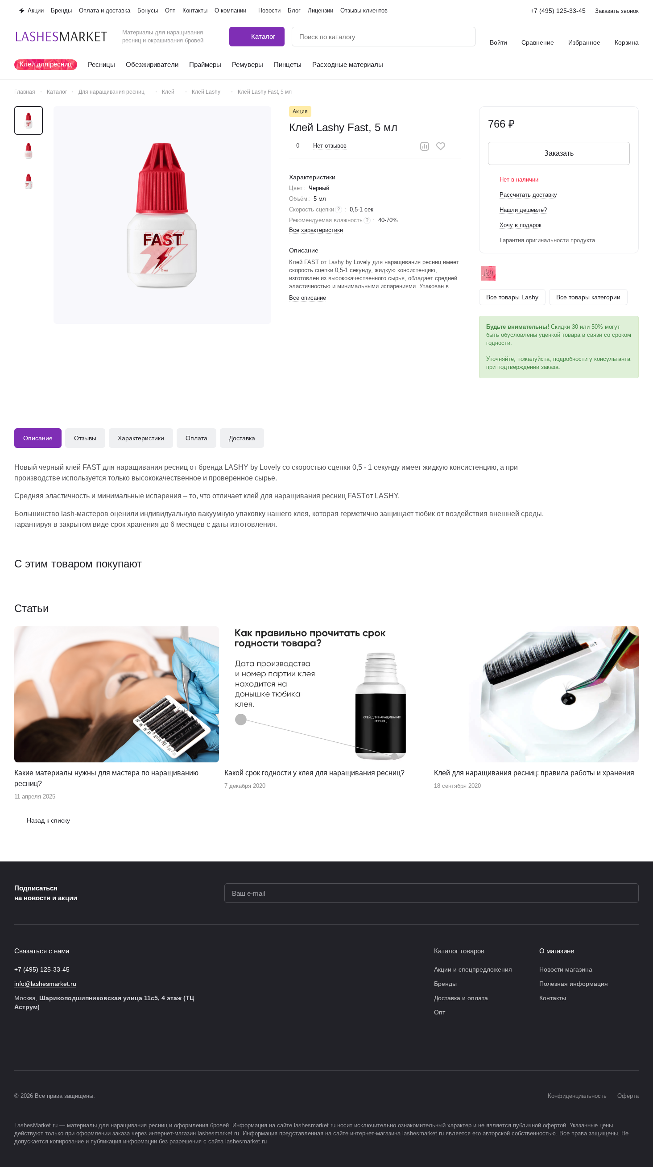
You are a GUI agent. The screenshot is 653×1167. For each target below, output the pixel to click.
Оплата (196, 438)
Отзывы (85, 438)
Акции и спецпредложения (473, 969)
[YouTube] (73, 1043)
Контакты (552, 997)
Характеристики (141, 438)
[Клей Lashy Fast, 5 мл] (162, 215)
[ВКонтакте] (19, 1043)
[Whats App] (91, 1043)
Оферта (628, 1096)
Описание (38, 438)
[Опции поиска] (423, 36)
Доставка (242, 438)
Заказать (559, 153)
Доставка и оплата (461, 997)
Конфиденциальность (577, 1096)
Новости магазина (565, 969)
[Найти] (464, 36)
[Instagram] (37, 1043)
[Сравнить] (424, 146)
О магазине (556, 951)
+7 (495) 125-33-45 (558, 10)
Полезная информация (573, 983)
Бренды (445, 983)
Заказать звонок (617, 11)
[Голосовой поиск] (443, 36)
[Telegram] (55, 1043)
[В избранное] (440, 146)
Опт (439, 1012)
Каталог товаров (459, 951)
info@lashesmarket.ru (45, 983)
